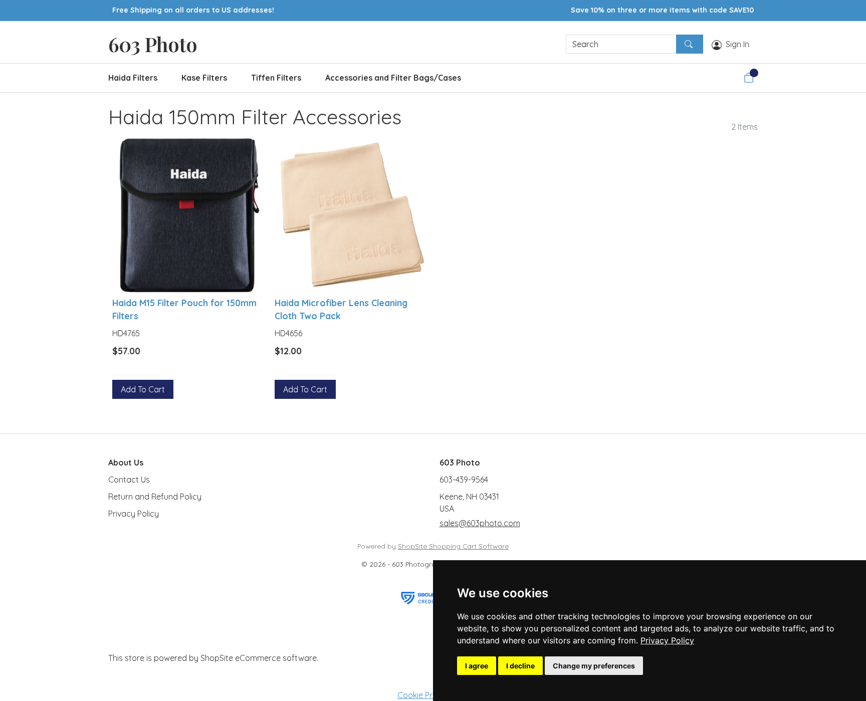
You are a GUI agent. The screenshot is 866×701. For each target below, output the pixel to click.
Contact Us (129, 480)
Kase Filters (204, 78)
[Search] (689, 44)
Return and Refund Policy (154, 497)
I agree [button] (476, 665)
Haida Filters (132, 78)
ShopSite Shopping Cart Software (453, 546)
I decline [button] (520, 665)
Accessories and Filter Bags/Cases (393, 78)
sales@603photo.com (480, 523)
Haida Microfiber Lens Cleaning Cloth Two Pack (341, 309)
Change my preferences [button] (594, 665)
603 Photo (152, 44)
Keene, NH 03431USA (469, 503)
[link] (667, 640)
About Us (125, 462)
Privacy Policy (667, 640)
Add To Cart (143, 389)
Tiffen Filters (276, 78)
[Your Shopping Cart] (749, 78)
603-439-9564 (464, 480)
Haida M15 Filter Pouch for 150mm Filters (184, 309)
